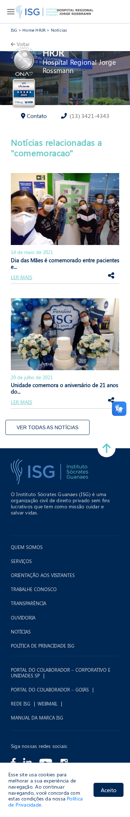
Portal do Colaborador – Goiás (50, 690)
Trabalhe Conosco (34, 589)
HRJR (53, 52)
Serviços (21, 561)
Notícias (59, 30)
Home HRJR (34, 30)
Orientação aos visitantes (43, 575)
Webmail (47, 704)
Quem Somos (27, 547)
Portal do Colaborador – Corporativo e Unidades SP (60, 672)
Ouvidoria (23, 618)
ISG (14, 30)
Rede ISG (20, 704)
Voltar (23, 44)
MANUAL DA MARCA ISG (37, 718)
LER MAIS (21, 277)
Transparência (28, 603)
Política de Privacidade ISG (42, 646)
